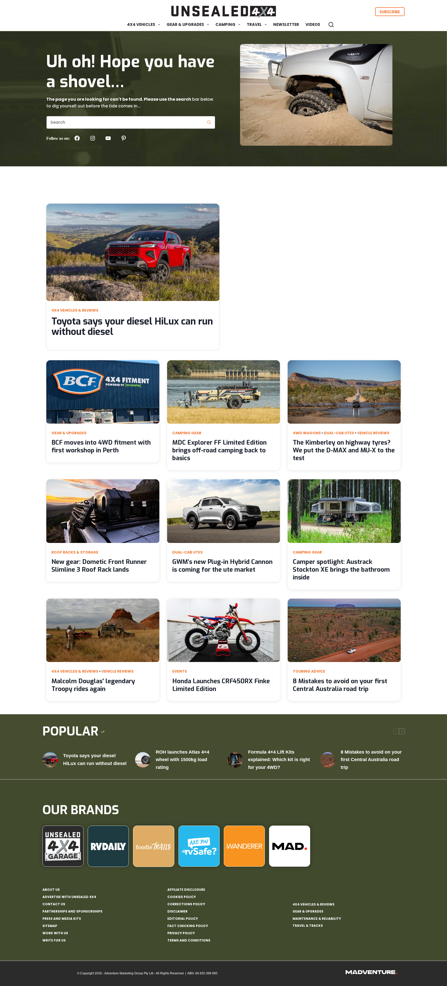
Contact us (53, 904)
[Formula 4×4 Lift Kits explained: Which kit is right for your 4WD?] (235, 760)
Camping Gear (186, 433)
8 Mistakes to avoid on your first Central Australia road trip (340, 685)
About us (51, 890)
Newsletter (286, 24)
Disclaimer (177, 911)
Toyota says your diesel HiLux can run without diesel (132, 326)
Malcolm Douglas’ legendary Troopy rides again (93, 685)
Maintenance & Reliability (317, 918)
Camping (225, 24)
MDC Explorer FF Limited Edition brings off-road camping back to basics (219, 450)
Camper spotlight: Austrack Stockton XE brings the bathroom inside (341, 569)
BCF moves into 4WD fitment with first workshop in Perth (101, 446)
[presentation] (132, 252)
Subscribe (389, 12)
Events (179, 671)
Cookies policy (181, 897)
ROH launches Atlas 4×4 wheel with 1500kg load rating (182, 759)
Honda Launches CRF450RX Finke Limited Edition (221, 685)
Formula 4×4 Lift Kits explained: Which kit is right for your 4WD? (279, 759)
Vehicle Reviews (373, 433)
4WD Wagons (307, 433)
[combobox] (125, 122)
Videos (313, 24)
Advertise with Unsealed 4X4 (69, 897)
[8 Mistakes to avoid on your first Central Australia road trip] (328, 760)
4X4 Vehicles (141, 24)
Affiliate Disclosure (186, 890)
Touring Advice (309, 671)
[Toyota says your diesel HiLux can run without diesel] (50, 760)
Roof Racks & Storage (74, 552)
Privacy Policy (181, 933)
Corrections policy (186, 904)
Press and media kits (61, 919)
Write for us (54, 940)
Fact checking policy (187, 926)
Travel (254, 24)
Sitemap (49, 926)
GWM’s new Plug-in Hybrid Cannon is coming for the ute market (222, 565)
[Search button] (209, 122)
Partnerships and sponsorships (72, 911)
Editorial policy (182, 919)
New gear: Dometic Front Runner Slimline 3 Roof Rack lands (99, 565)
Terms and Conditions (188, 940)
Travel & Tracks (308, 925)
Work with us (55, 933)
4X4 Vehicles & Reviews (74, 310)
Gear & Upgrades (185, 24)
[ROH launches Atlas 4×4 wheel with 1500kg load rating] (143, 760)
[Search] (331, 24)
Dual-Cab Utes (339, 433)
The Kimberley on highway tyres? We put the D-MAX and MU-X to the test (344, 450)
